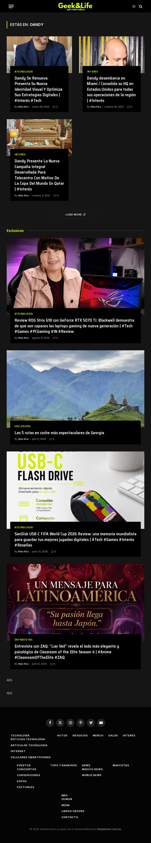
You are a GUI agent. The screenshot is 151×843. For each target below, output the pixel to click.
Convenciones (28, 775)
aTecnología (24, 72)
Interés (92, 72)
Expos (22, 781)
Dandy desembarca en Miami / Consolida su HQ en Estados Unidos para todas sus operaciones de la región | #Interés (111, 89)
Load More (73, 214)
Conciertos (26, 769)
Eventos (24, 765)
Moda (66, 805)
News (86, 765)
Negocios (80, 735)
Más (65, 795)
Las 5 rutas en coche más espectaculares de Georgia (59, 433)
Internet (18, 751)
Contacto (70, 817)
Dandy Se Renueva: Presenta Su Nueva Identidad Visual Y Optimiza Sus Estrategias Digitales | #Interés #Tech (38, 89)
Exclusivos (23, 426)
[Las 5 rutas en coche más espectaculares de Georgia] (75, 389)
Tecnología (20, 735)
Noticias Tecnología (28, 739)
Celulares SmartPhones (31, 757)
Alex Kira (23, 106)
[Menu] (11, 6)
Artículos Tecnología (29, 745)
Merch (98, 735)
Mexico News (92, 769)
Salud (113, 735)
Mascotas (121, 765)
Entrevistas (24, 640)
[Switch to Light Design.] (133, 6)
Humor (67, 799)
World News (92, 775)
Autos (62, 735)
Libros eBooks (73, 811)
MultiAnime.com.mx (109, 829)
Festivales (25, 787)
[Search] (140, 6)
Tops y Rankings (63, 765)
